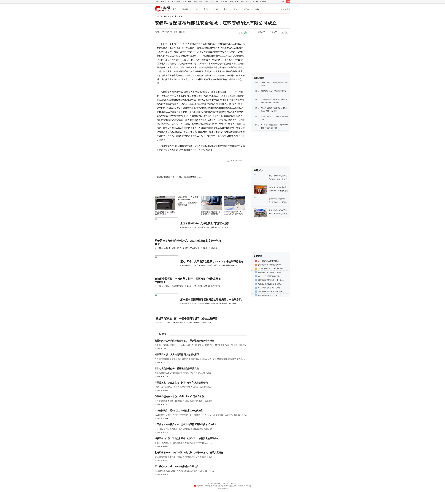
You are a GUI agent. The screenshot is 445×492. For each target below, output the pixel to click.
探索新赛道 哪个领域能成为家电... (270, 265)
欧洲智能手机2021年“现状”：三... (270, 295)
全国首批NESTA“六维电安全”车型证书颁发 (204, 223)
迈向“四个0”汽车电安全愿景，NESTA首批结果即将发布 (212, 261)
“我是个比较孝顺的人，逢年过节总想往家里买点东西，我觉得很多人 (183, 387)
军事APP (254, 2)
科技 (184, 2)
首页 (157, 2)
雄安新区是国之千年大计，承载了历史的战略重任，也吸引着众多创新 (183, 457)
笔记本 (246, 9)
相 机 (257, 9)
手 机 (226, 9)
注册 (282, 1)
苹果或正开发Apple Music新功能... (270, 291)
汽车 (173, 2)
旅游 (189, 2)
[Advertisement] (194, 189)
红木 (236, 2)
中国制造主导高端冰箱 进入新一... (270, 288)
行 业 (196, 9)
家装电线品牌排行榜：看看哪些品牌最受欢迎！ (178, 368)
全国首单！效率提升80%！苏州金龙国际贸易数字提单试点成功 (185, 424)
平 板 (236, 9)
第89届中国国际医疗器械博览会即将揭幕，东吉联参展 (211, 299)
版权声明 (227, 486)
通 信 (206, 9)
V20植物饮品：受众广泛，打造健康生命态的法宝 (179, 410)
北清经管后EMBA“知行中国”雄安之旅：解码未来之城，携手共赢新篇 (189, 452)
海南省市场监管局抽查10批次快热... (271, 280)
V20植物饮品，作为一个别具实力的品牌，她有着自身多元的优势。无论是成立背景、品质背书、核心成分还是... (201, 415)
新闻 (162, 2)
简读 (247, 2)
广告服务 (207, 486)
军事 (168, 2)
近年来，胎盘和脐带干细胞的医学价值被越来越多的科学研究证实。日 (183, 443)
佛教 (231, 2)
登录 (288, 1)
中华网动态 (247, 486)
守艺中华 (224, 2)
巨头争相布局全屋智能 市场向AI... (270, 272)
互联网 (185, 9)
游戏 (179, 2)
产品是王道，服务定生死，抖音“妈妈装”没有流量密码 (181, 382)
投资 (206, 2)
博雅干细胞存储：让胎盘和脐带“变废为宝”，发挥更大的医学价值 (187, 438)
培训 (211, 2)
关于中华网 (200, 486)
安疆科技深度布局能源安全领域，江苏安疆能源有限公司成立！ (185, 340)
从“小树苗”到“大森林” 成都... (268, 261)
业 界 (174, 9)
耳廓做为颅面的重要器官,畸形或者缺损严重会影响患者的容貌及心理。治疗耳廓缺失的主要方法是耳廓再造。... (200, 359)
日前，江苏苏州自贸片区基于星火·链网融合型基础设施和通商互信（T (183, 429)
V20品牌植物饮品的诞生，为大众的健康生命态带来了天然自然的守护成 (184, 471)
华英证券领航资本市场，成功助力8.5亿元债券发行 (179, 396)
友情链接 (240, 486)
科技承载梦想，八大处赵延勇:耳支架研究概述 (177, 354)
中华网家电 (162, 9)
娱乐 (200, 2)
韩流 (242, 2)
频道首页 (167, 16)
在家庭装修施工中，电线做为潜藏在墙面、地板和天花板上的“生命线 (183, 373)
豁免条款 (234, 486)
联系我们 (214, 486)
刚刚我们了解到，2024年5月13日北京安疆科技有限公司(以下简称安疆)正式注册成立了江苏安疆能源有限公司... (200, 345)
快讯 (257, 82)
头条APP (263, 2)
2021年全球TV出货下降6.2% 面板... (271, 268)
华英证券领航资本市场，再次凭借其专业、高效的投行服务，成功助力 (183, 401)
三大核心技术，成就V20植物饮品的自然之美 (176, 466)
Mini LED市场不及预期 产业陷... (269, 276)
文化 (217, 2)
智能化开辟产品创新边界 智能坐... (270, 284)
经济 (195, 2)
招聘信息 (220, 486)
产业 (175, 16)
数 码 (216, 9)
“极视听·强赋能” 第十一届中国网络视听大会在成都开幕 (186, 318)
